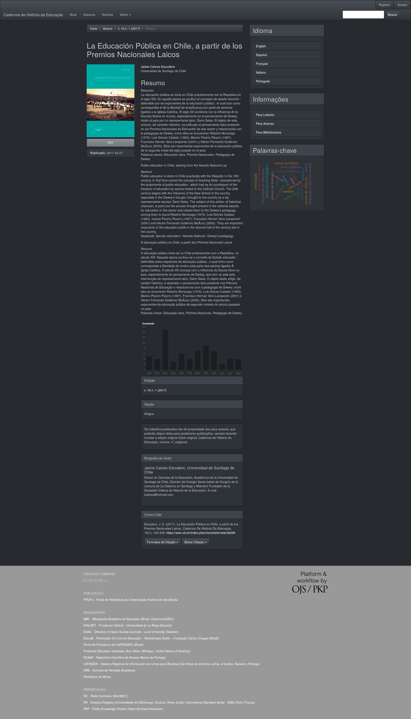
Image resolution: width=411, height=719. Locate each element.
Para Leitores (265, 115)
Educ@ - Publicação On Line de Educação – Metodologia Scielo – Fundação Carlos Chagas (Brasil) (151, 638)
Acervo (107, 28)
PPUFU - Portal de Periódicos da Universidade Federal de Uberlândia (130, 599)
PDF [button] (111, 143)
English (261, 46)
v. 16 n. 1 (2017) (129, 28)
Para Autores (265, 123)
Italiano (261, 72)
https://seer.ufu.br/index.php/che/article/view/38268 (200, 532)
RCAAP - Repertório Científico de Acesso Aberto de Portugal (124, 657)
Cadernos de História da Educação (33, 14)
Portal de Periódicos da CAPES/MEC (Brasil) (113, 644)
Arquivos (89, 14)
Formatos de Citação (161, 542)
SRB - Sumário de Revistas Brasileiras (109, 670)
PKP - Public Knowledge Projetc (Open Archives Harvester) (123, 709)
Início (93, 28)
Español (261, 55)
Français (262, 63)
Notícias (107, 14)
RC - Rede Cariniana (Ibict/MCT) (105, 696)
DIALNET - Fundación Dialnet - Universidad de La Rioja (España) (127, 625)
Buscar (392, 14)
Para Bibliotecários (268, 132)
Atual (73, 14)
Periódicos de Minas (97, 676)
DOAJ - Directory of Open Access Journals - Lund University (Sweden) (131, 632)
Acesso (402, 5)
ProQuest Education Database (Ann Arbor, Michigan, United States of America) (136, 651)
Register (384, 5)
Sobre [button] (124, 14)
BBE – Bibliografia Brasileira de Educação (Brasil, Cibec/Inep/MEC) (128, 619)
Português (263, 81)
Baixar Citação (195, 542)
